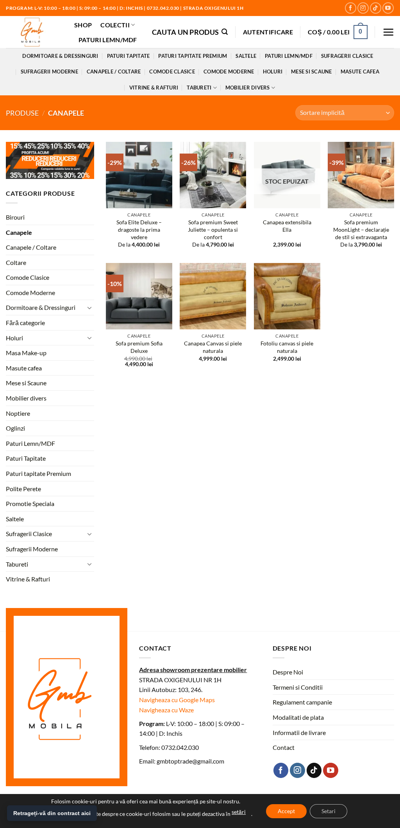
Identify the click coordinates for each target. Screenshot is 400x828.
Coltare (16, 262)
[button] (190, 31)
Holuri (273, 71)
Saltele (246, 56)
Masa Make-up (26, 353)
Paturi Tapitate (128, 56)
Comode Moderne (229, 71)
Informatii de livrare (299, 732)
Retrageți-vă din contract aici (52, 813)
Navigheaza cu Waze (166, 710)
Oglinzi (15, 428)
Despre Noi (288, 672)
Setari (328, 811)
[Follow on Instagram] (363, 8)
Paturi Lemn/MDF (108, 39)
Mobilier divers (247, 87)
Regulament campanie (302, 702)
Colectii (115, 25)
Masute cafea (360, 71)
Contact (284, 747)
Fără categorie (25, 322)
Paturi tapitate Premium (192, 56)
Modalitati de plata (298, 717)
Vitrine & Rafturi (153, 87)
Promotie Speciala (30, 504)
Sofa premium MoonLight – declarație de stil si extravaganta (361, 229)
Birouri (15, 217)
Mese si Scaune (311, 71)
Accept (286, 811)
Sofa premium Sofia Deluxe (139, 347)
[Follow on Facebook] (350, 8)
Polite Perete (23, 488)
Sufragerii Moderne (49, 71)
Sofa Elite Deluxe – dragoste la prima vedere (139, 229)
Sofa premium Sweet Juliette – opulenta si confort (213, 229)
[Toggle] (89, 307)
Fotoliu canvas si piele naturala (287, 347)
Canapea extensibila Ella (287, 226)
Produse (22, 113)
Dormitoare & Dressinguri (60, 56)
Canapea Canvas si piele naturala (213, 347)
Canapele (19, 232)
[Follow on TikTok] (375, 8)
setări (239, 811)
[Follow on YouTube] (388, 8)
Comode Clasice (172, 71)
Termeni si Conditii (298, 687)
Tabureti (199, 87)
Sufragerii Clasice (347, 56)
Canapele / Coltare (114, 71)
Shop (83, 25)
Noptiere (18, 413)
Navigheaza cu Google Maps (177, 699)
